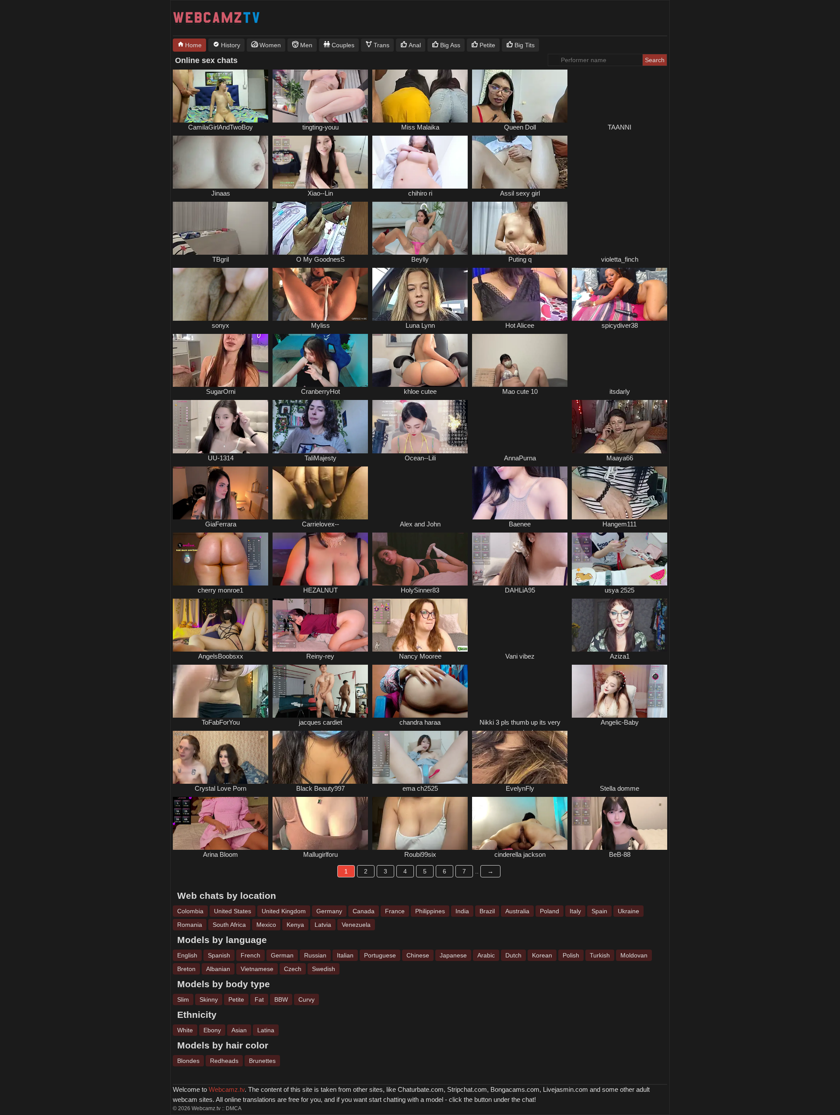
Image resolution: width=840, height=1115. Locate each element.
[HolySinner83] (420, 559)
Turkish (600, 955)
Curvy (306, 999)
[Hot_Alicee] (519, 294)
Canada (363, 911)
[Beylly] (420, 228)
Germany (329, 911)
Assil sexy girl (520, 193)
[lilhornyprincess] (519, 691)
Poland (549, 911)
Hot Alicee (519, 325)
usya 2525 (619, 590)
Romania (189, 924)
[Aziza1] (619, 625)
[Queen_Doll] (519, 96)
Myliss (320, 325)
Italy (575, 911)
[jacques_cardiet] (320, 691)
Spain (599, 911)
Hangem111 (619, 524)
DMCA (234, 1108)
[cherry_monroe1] (220, 559)
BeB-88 (619, 854)
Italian (345, 955)
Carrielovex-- (320, 524)
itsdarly (619, 391)
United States (232, 911)
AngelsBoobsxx (220, 656)
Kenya (295, 924)
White (185, 1030)
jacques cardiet (320, 722)
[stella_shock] (619, 757)
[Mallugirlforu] (320, 823)
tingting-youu (320, 127)
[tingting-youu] (320, 96)
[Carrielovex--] (320, 492)
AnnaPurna (520, 458)
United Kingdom (284, 911)
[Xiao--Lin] (320, 162)
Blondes (188, 1060)
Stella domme (619, 788)
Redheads (224, 1060)
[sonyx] (220, 294)
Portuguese (380, 955)
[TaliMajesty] (320, 426)
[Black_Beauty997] (320, 757)
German (282, 955)
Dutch (513, 955)
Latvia (323, 924)
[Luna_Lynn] (420, 294)
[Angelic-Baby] (619, 691)
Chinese (417, 955)
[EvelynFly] (519, 757)
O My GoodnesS (320, 259)
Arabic (486, 955)
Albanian (218, 968)
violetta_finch (619, 259)
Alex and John (420, 524)
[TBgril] (220, 228)
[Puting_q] (519, 228)
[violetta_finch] (619, 228)
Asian (239, 1030)
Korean (542, 955)
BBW (281, 999)
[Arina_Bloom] (220, 823)
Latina (265, 1030)
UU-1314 (221, 458)
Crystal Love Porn (220, 788)
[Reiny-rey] (320, 625)
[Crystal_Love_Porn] (220, 757)
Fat (259, 999)
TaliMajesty (320, 458)
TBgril (220, 259)
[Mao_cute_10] (519, 360)
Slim (183, 999)
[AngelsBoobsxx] (220, 625)
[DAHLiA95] (519, 559)
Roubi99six (420, 854)
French (250, 955)
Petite (236, 999)
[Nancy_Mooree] (420, 625)
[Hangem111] (619, 492)
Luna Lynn (420, 325)
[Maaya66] (619, 426)
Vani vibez (520, 656)
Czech (292, 968)
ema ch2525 (420, 788)
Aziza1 (620, 656)
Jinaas (220, 193)
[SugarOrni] (220, 360)
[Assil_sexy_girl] (519, 162)
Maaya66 (619, 458)
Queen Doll (520, 127)
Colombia (190, 911)
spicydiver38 (620, 325)
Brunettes (262, 1060)
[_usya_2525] (619, 559)
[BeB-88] (619, 823)
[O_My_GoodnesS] (320, 228)
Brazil (487, 911)
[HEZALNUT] (320, 559)
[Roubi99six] (420, 823)
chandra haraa (420, 722)
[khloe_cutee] (420, 360)
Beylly (420, 259)
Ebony (212, 1030)
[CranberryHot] (320, 360)
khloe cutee (420, 391)
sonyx (220, 325)
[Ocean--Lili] (420, 426)
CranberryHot (320, 391)
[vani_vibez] (519, 625)
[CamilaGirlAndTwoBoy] (220, 96)
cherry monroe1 (220, 590)
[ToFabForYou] (220, 691)
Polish (571, 955)
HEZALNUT (320, 590)
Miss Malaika (420, 127)
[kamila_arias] (619, 162)
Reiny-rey (320, 656)
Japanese (453, 955)
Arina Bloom (220, 854)
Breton (186, 968)
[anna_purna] (519, 426)
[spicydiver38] (619, 294)
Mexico (266, 924)
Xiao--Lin (320, 193)
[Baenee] (519, 492)
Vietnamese (257, 968)
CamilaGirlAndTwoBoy (220, 127)
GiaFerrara (220, 524)
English (187, 955)
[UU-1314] (220, 426)
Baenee (520, 524)
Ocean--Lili (420, 458)
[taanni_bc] (619, 96)
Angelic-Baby (620, 722)
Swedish (323, 968)
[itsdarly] (619, 360)
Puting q (520, 259)
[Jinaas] (220, 162)
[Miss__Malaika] (420, 96)
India (462, 911)
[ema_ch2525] (420, 757)
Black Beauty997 (320, 788)
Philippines (430, 911)
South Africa (229, 924)
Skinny (209, 999)
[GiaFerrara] (220, 492)
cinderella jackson (520, 854)
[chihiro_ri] (420, 162)
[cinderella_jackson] (519, 823)
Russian (315, 955)
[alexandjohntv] (420, 492)
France (395, 911)
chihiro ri (420, 193)
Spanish (219, 955)
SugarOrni (220, 391)
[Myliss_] (320, 294)
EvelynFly (520, 788)
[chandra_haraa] (420, 691)
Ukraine (628, 911)
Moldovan (634, 955)
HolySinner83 (420, 590)
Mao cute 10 (520, 391)
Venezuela (356, 924)
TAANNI (619, 127)
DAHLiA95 (520, 590)
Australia (517, 911)
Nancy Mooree (420, 656)
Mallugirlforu (320, 854)
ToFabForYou (221, 722)
